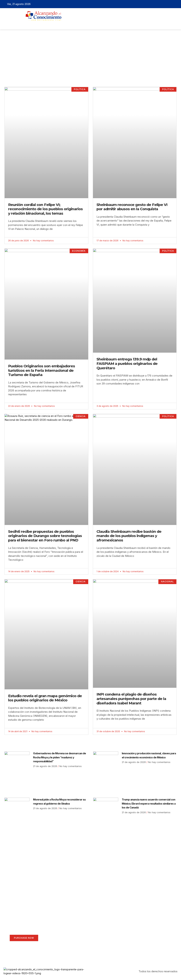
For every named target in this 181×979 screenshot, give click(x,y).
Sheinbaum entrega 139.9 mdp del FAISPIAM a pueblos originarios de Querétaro (127, 363)
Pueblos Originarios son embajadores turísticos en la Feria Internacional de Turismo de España (41, 370)
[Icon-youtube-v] (175, 4)
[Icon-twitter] (164, 4)
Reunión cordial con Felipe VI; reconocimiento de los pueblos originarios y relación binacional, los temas (45, 209)
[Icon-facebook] (158, 4)
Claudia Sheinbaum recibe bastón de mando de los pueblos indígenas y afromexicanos (129, 535)
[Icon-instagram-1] (169, 4)
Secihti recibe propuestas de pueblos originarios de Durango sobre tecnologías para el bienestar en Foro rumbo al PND (45, 535)
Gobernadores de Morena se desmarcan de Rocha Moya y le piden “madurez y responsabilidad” (59, 757)
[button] (82, 24)
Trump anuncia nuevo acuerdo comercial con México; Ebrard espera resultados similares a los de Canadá (149, 803)
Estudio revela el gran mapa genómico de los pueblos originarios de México (45, 698)
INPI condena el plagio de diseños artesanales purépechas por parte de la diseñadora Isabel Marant (131, 698)
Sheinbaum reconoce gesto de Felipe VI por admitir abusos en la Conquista (132, 206)
